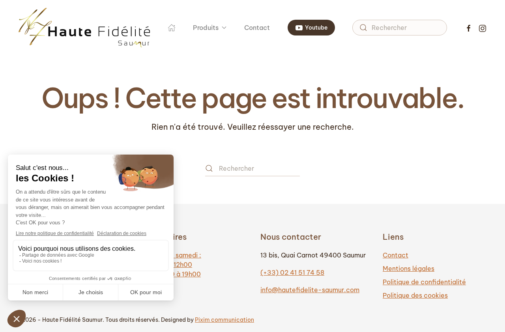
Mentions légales (408, 268)
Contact (257, 28)
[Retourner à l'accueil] (84, 27)
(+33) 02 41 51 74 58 (292, 272)
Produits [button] (206, 28)
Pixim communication (224, 319)
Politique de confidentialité (424, 282)
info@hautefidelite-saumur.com (309, 290)
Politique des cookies (415, 295)
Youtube (316, 27)
